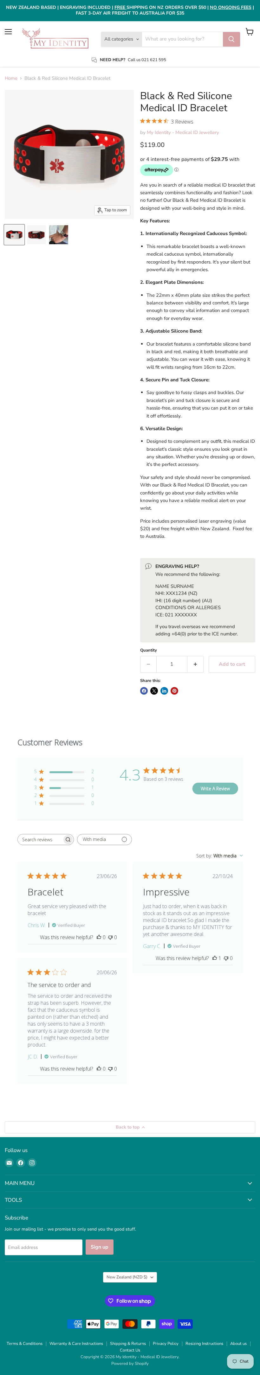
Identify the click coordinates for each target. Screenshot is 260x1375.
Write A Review (215, 789)
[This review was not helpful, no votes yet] (110, 937)
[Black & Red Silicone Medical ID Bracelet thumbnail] (14, 235)
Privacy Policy (166, 1343)
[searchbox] (40, 839)
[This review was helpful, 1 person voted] (214, 958)
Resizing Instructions (204, 1343)
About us (238, 1343)
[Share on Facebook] (144, 691)
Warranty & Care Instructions (76, 1343)
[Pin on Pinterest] (174, 691)
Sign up (99, 1247)
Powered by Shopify (130, 1363)
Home (11, 78)
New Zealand (127, 1277)
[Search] (231, 39)
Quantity (148, 650)
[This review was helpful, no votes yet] (99, 937)
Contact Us (130, 1350)
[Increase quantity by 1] (195, 664)
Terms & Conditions (24, 1343)
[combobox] (219, 856)
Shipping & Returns (128, 1343)
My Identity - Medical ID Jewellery (183, 132)
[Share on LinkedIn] (164, 691)
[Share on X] (154, 691)
